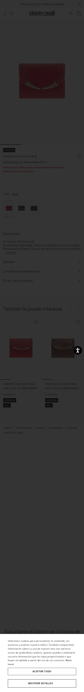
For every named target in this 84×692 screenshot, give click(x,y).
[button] (42, 683)
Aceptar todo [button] (42, 671)
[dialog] (42, 663)
